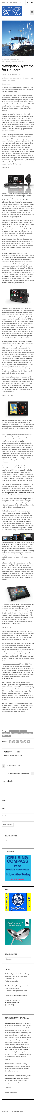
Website (4, 816)
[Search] (32, 2)
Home (3, 2)
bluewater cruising (13, 731)
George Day (16, 74)
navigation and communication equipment (21, 733)
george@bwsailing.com (12, 1003)
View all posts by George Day (13, 755)
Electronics (26, 78)
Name (4, 800)
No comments (7, 84)
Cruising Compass (11, 2)
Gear (31, 78)
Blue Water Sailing (9, 78)
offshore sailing (6, 736)
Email (3, 808)
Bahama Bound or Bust (13, 766)
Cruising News (18, 78)
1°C (22, 2)
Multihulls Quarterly (21, 1064)
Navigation (5, 80)
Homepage (5, 59)
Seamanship (14, 59)
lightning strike (6, 733)
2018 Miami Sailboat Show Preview (18, 774)
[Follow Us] (27, 2)
